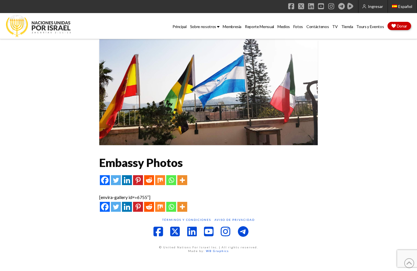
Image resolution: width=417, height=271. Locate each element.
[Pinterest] (138, 180)
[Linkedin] (127, 180)
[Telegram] (341, 6)
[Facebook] (105, 180)
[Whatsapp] (171, 180)
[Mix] (160, 180)
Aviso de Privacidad (234, 219)
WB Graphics (217, 251)
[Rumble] (350, 6)
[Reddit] (149, 180)
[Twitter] (116, 180)
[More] (182, 180)
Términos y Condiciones (186, 219)
